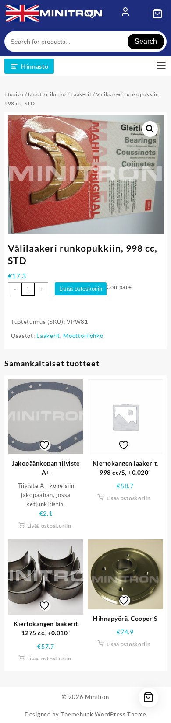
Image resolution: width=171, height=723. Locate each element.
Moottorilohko (47, 94)
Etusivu (14, 94)
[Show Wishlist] (95, 13)
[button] (150, 129)
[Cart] (157, 13)
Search (146, 41)
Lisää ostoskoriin (80, 288)
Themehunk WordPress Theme (103, 714)
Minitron (97, 696)
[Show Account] (125, 14)
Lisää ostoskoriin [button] (49, 525)
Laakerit (81, 94)
